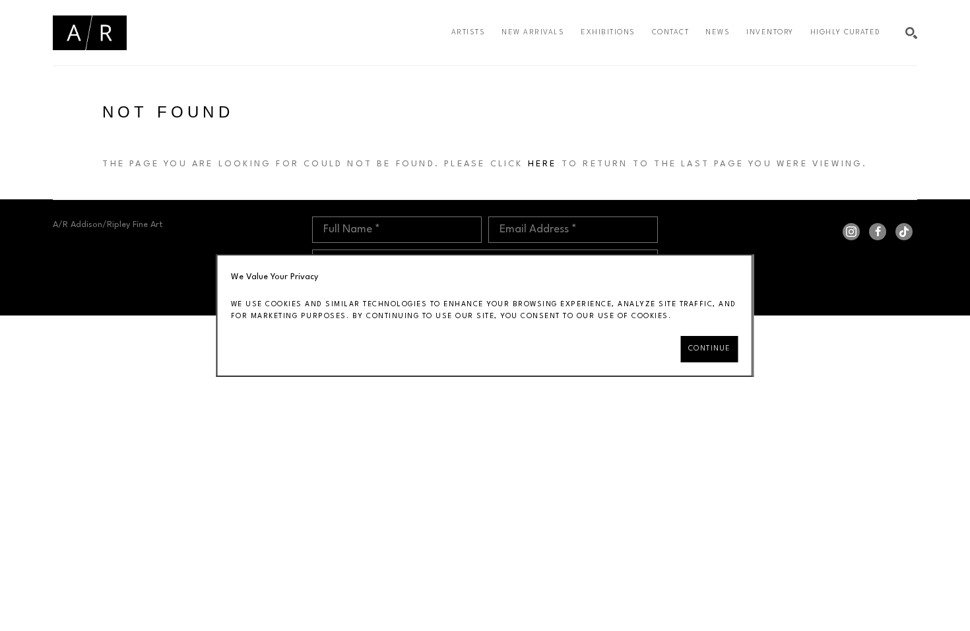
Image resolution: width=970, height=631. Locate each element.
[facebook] (877, 231)
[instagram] (851, 231)
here (542, 164)
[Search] (911, 33)
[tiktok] (904, 231)
